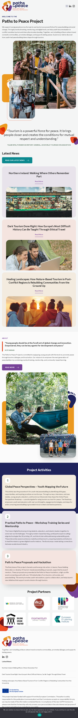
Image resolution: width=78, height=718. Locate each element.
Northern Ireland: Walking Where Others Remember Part (20, 668)
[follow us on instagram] (73, 6)
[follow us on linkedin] (70, 6)
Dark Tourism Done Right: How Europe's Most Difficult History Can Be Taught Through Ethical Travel (33, 674)
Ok (39, 715)
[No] (75, 713)
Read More (39, 181)
